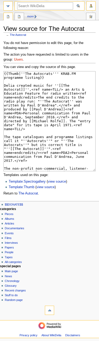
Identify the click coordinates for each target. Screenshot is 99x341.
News (8, 276)
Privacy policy (28, 335)
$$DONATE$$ (14, 204)
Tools (90, 17)
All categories (13, 262)
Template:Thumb (21, 187)
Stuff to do (11, 295)
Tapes (9, 257)
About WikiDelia (51, 335)
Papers (9, 247)
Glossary (11, 285)
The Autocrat (18, 34)
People (9, 252)
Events (9, 233)
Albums (9, 218)
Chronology (12, 280)
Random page (14, 299)
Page (8, 17)
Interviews (11, 242)
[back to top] (49, 310)
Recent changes (15, 290)
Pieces (9, 214)
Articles (9, 223)
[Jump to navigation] (8, 6)
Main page (11, 271)
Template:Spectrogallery (27, 181)
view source (57, 181)
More (30, 16)
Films (8, 238)
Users (18, 59)
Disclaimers (72, 335)
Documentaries (14, 228)
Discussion (19, 17)
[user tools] (91, 6)
